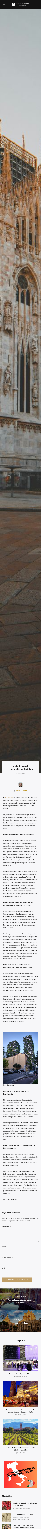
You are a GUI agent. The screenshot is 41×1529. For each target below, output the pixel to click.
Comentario (6, 1227)
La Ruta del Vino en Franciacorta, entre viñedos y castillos (20, 1449)
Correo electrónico (8, 1257)
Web (3, 1268)
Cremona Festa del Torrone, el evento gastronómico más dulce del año (20, 1411)
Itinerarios (20, 773)
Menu (4, 4)
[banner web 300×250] (20, 1487)
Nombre (4, 1246)
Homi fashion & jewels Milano (20, 1374)
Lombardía (9, 797)
